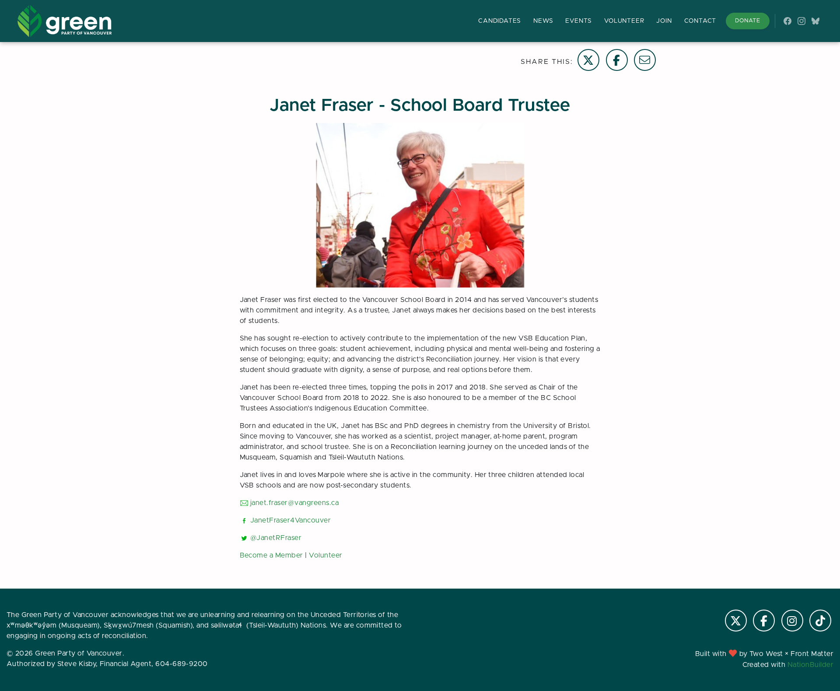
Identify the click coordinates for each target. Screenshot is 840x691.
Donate (747, 21)
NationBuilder (810, 664)
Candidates (499, 21)
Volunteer (624, 21)
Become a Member (271, 555)
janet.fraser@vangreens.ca (294, 502)
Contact (700, 21)
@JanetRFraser (275, 537)
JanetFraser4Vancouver (290, 520)
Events (578, 21)
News (543, 21)
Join (664, 21)
